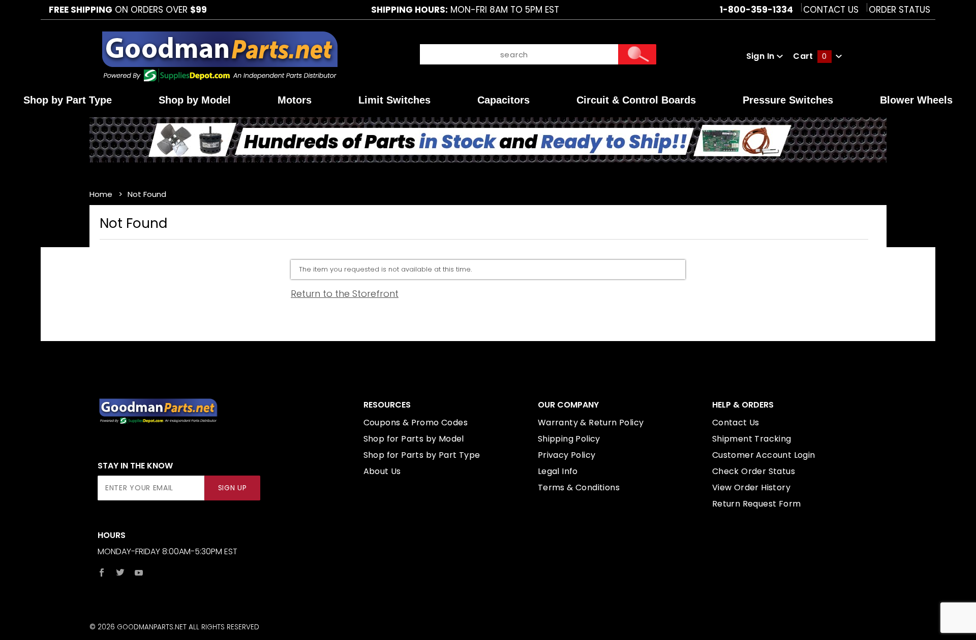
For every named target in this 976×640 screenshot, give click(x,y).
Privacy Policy (567, 455)
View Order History (751, 487)
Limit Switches (394, 100)
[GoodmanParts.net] (219, 55)
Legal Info (558, 471)
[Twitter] (120, 572)
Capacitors (503, 100)
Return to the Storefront (345, 293)
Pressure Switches (788, 100)
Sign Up (232, 488)
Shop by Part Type (67, 100)
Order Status (899, 10)
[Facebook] (102, 572)
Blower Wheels (916, 100)
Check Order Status (753, 471)
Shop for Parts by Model (413, 439)
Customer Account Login (763, 455)
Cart (810, 56)
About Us (382, 471)
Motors (295, 100)
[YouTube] (139, 572)
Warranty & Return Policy (591, 422)
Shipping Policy (569, 439)
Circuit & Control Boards (636, 100)
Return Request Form (756, 504)
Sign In (761, 56)
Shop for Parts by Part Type (421, 455)
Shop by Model (195, 100)
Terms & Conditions (579, 487)
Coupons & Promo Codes (415, 422)
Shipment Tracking (751, 439)
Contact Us (831, 10)
